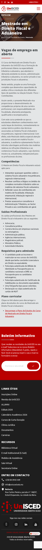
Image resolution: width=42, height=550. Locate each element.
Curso (8, 37)
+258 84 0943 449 (12, 480)
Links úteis (33, 2)
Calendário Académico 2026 (14, 415)
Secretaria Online (9, 468)
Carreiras (5, 435)
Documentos (7, 430)
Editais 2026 (7, 409)
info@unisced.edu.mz (14, 485)
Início (3, 37)
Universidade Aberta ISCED (24, 537)
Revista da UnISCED (10, 399)
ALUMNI (5, 404)
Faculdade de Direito (18, 37)
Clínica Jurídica (8, 425)
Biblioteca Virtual (9, 448)
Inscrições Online (9, 394)
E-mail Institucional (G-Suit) (14, 453)
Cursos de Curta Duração (12, 420)
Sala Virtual (6, 463)
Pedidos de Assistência (11, 458)
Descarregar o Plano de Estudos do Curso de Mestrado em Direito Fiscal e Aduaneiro (23, 313)
